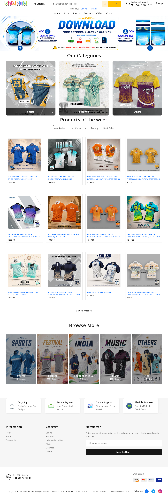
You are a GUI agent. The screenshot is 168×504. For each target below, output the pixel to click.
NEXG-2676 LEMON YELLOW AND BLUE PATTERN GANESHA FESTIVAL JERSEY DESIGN (143, 235)
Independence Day (84, 375)
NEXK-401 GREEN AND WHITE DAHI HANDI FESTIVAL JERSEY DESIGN (23, 293)
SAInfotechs (67, 491)
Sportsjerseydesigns (25, 491)
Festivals (93, 8)
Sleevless (50, 447)
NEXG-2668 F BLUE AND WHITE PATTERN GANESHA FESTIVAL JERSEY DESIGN (22, 178)
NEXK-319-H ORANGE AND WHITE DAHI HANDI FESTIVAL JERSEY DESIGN (64, 235)
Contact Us (11, 440)
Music (115, 375)
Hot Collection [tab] (78, 128)
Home (56, 13)
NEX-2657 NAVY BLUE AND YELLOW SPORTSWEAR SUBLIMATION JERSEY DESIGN (64, 293)
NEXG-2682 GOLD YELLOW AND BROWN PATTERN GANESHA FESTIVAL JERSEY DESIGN (143, 178)
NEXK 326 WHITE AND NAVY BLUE (99, 292)
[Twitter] (153, 491)
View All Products (84, 310)
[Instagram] (160, 491)
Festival (52, 375)
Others (49, 451)
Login (160, 3)
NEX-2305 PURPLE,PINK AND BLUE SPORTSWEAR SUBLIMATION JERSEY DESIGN (24, 235)
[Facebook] (147, 491)
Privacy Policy (81, 491)
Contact (110, 13)
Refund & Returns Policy (120, 491)
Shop (66, 13)
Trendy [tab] (94, 128)
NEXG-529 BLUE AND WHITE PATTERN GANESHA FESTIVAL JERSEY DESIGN (61, 178)
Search (114, 4)
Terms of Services (99, 491)
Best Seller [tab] (109, 128)
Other (99, 13)
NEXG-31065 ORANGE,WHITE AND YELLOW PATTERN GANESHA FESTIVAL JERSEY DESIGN (103, 178)
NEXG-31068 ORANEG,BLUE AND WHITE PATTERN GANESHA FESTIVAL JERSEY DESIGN (143, 293)
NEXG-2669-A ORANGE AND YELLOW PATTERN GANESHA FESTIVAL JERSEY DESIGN (103, 235)
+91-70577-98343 (140, 4)
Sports (84, 8)
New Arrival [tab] (59, 128)
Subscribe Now (122, 452)
